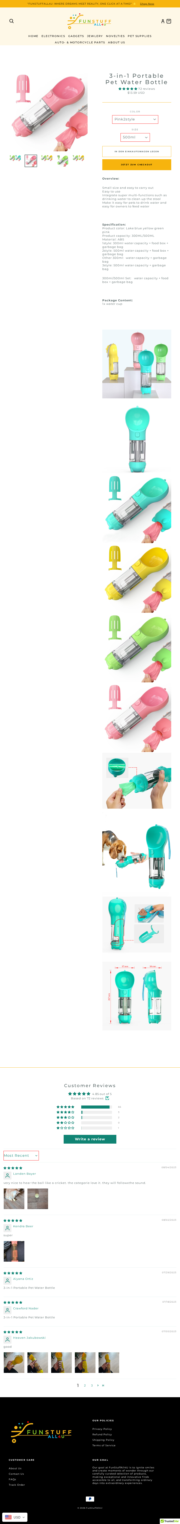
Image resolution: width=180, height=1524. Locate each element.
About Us (116, 42)
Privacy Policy (102, 1428)
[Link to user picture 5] (108, 1362)
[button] (128, 88)
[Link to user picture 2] (37, 1198)
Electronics (53, 36)
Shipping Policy (103, 1439)
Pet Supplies (140, 36)
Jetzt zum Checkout (137, 164)
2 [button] (85, 1385)
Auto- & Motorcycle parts (80, 42)
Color (135, 111)
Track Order (17, 1484)
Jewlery (95, 36)
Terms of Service (104, 1445)
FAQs (12, 1479)
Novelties (115, 36)
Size (135, 129)
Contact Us (16, 1473)
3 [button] (92, 1385)
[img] (13, 1168)
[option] (90, 3)
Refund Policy (102, 1434)
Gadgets (76, 36)
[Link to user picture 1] (14, 1198)
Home (33, 36)
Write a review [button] (90, 1139)
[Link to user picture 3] (61, 1362)
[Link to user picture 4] (85, 1362)
